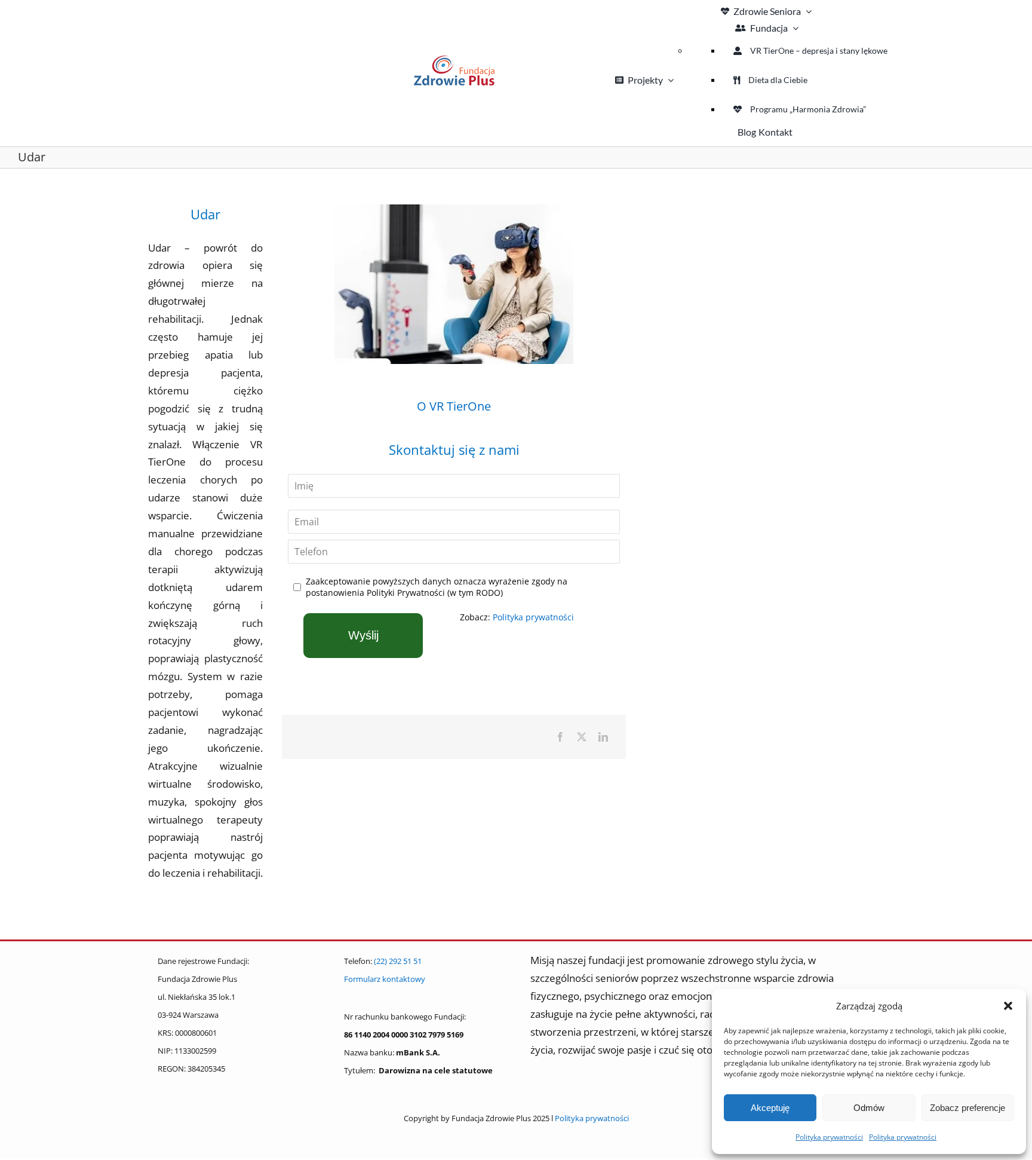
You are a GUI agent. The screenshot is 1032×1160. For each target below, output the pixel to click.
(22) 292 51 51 (398, 961)
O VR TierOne (454, 406)
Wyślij (363, 635)
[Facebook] (560, 737)
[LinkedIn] (603, 737)
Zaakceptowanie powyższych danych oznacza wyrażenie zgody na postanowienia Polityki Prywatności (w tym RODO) (436, 587)
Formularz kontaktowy (384, 979)
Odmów (868, 1108)
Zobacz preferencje (967, 1108)
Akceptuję (770, 1108)
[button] (1008, 1006)
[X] (581, 737)
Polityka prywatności (829, 1137)
